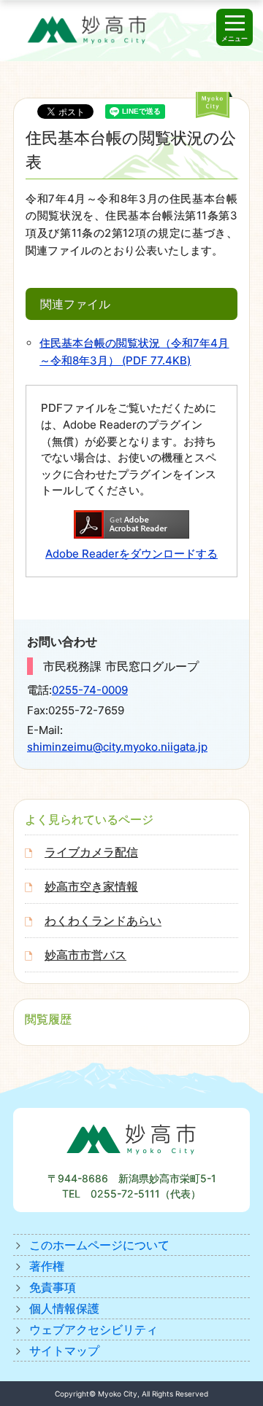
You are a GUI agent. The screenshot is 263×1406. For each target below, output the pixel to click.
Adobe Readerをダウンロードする (131, 554)
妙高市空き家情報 (91, 886)
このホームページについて (99, 1245)
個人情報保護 (64, 1308)
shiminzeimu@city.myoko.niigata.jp (117, 747)
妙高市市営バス (85, 955)
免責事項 (52, 1287)
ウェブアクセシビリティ (93, 1329)
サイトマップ (64, 1350)
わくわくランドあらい (103, 920)
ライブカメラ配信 (91, 852)
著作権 (46, 1266)
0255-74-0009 (90, 690)
